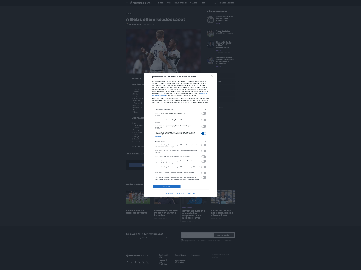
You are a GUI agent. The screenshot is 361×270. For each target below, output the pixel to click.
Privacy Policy (191, 193)
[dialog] (180, 135)
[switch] (203, 113)
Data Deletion (170, 193)
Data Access (180, 193)
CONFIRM (166, 186)
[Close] (213, 77)
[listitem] (180, 109)
